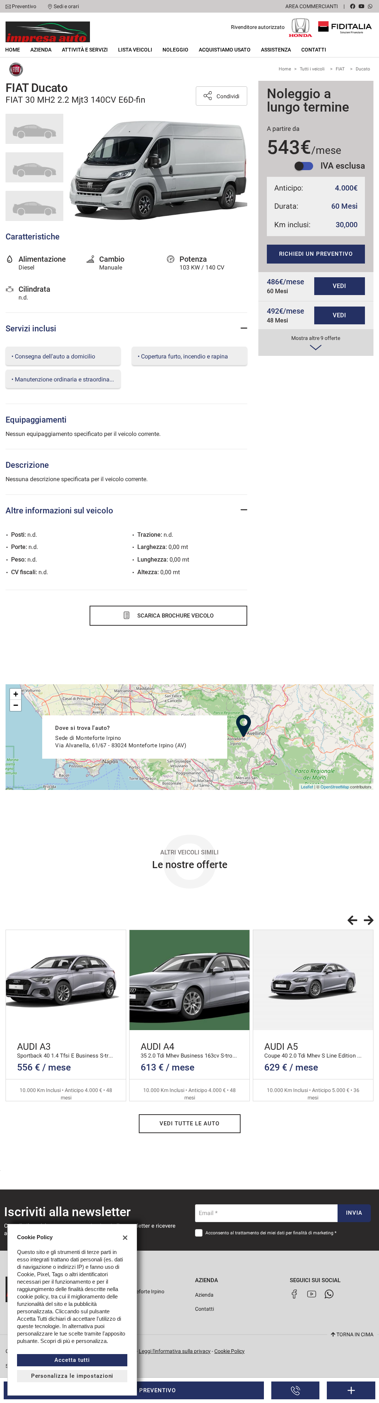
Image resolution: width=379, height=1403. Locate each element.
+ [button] (15, 694)
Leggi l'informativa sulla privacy (175, 1351)
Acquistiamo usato (225, 50)
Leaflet (307, 787)
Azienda (40, 50)
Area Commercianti (311, 6)
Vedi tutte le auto (189, 1123)
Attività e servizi (85, 50)
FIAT (340, 69)
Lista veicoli (135, 50)
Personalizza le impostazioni (72, 1376)
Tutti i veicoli (312, 69)
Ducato (363, 69)
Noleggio (175, 50)
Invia (354, 1213)
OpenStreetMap (335, 787)
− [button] (15, 705)
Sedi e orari (66, 6)
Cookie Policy (229, 1351)
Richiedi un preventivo (316, 254)
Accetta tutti (72, 1360)
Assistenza (276, 50)
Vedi (340, 285)
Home (12, 50)
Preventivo (24, 6)
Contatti (313, 50)
